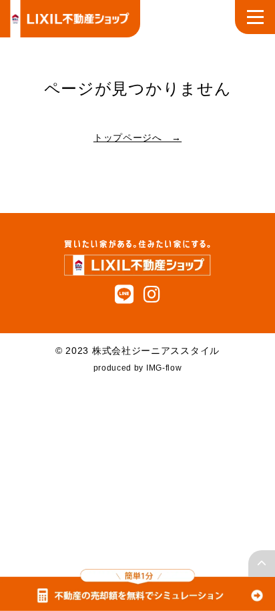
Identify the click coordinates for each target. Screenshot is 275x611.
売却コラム (52, 195)
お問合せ (47, 397)
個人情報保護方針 (67, 428)
